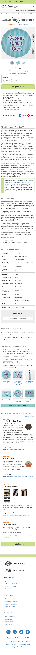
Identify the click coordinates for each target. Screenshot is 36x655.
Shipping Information (11, 601)
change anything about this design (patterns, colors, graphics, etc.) (19, 182)
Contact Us (8, 589)
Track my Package (10, 606)
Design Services (9, 622)
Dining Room (19, 365)
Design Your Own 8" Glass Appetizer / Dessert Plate (17, 515)
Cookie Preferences (22, 647)
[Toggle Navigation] (27, 6)
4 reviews (28, 413)
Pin (32, 115)
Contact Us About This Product (18, 318)
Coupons (8, 642)
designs (9, 223)
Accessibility (11, 647)
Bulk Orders (8, 624)
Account (16, 10)
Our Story (8, 581)
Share (24, 115)
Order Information (10, 599)
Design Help (8, 619)
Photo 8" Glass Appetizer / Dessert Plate (15, 449)
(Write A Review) (29, 416)
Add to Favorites (9, 115)
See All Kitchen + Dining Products (18, 405)
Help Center (31, 10)
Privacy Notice (26, 642)
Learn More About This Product (11, 109)
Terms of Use (16, 642)
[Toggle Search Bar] (30, 6)
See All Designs (9, 616)
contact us (13, 189)
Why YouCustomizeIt (11, 584)
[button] (33, 6)
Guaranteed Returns (11, 604)
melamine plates (7, 361)
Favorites (23, 10)
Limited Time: (18, 1)
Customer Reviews (10, 586)
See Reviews (22, 24)
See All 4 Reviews (18, 544)
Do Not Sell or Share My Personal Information (17, 644)
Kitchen (11, 367)
